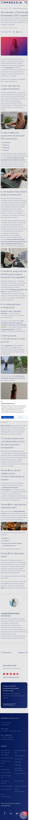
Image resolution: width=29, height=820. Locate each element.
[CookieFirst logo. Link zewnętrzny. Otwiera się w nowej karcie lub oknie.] (1, 402)
